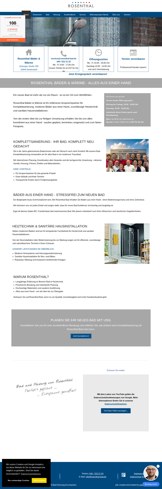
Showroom (37, 15)
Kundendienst (69, 15)
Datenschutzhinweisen (116, 404)
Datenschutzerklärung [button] (31, 474)
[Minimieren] (158, 466)
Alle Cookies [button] (39, 480)
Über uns (116, 15)
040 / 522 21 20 (64, 62)
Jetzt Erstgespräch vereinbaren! (82, 74)
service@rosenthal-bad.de (63, 59)
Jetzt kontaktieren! (81, 336)
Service (82, 15)
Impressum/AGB (141, 474)
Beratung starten (151, 484)
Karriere (127, 15)
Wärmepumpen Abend (99, 15)
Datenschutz (135, 477)
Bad (47, 15)
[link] (133, 59)
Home (26, 15)
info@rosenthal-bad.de (96, 477)
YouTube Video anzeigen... (116, 411)
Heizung (56, 15)
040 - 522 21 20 (96, 474)
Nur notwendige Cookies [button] (18, 480)
